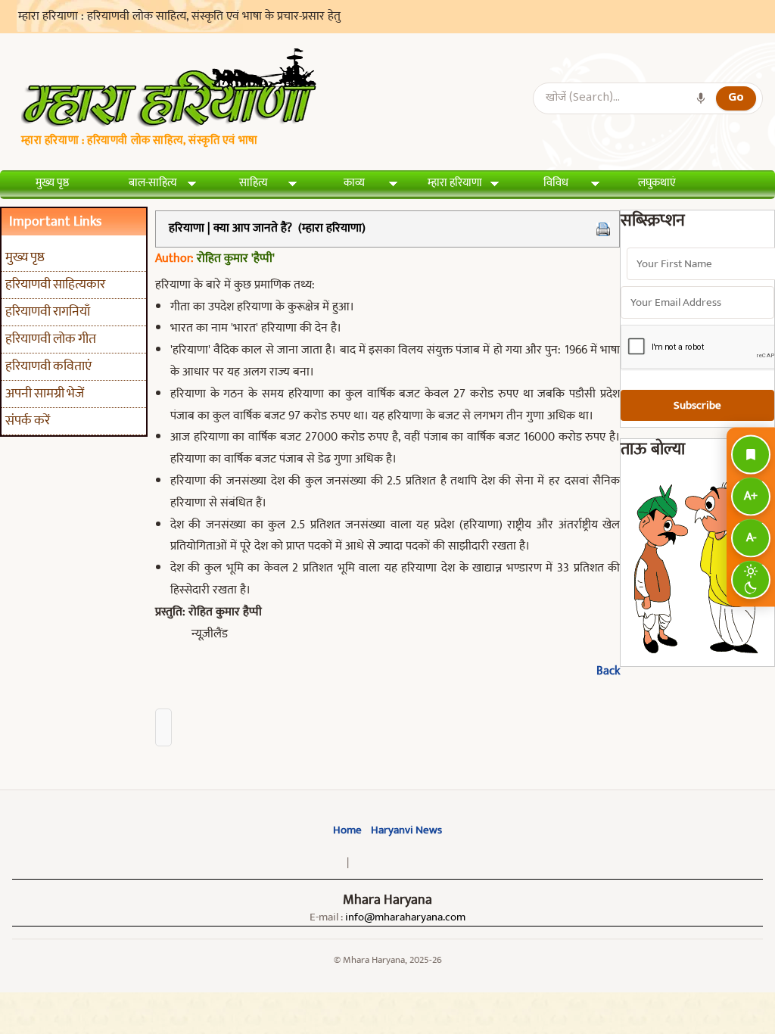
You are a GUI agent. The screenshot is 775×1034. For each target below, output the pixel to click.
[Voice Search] (701, 98)
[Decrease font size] (750, 538)
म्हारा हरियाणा (455, 182)
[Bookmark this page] (750, 455)
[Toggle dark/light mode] (750, 580)
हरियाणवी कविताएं (48, 366)
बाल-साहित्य (153, 182)
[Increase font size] (750, 497)
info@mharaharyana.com (405, 917)
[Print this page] (603, 229)
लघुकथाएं (657, 182)
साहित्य (253, 182)
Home (347, 830)
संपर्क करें (27, 421)
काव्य (354, 182)
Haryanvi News (406, 830)
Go (736, 98)
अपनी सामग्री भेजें (44, 393)
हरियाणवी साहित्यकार (55, 284)
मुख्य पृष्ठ (52, 182)
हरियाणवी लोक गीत (50, 339)
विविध (555, 182)
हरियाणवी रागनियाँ (47, 312)
